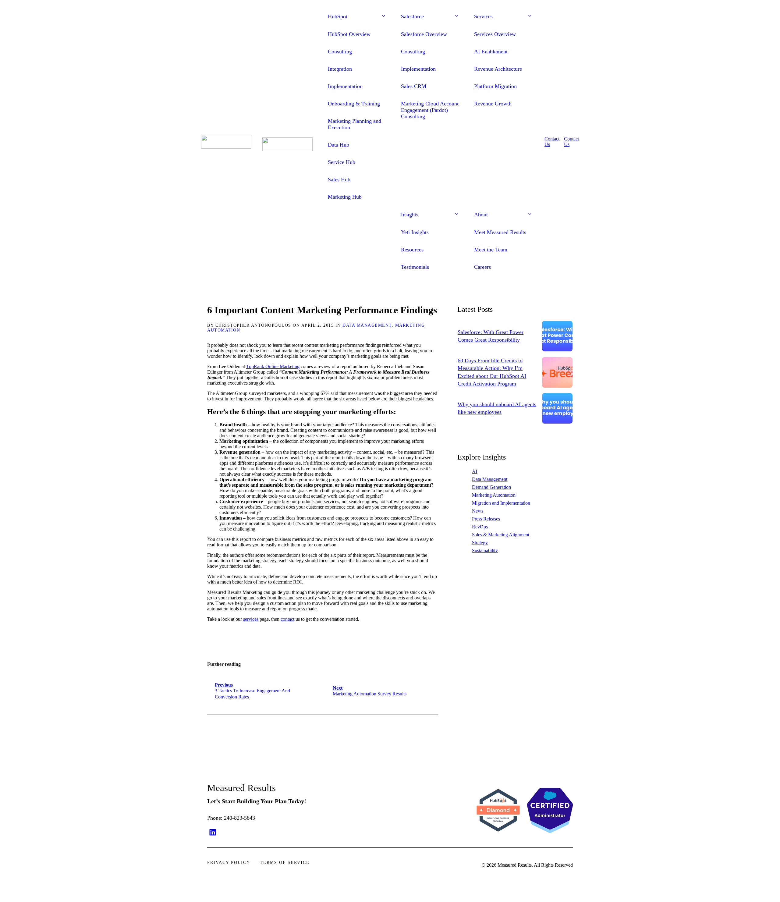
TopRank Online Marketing (273, 366)
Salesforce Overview (424, 34)
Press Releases (486, 518)
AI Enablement (491, 51)
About (481, 214)
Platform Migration (495, 86)
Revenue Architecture (498, 69)
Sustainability (485, 550)
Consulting (340, 51)
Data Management (367, 325)
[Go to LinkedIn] (212, 832)
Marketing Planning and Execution (354, 124)
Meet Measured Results (500, 232)
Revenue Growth (493, 104)
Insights (409, 214)
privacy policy (228, 862)
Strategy (480, 542)
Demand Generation (491, 487)
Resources (412, 250)
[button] (383, 16)
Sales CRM (413, 86)
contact (287, 619)
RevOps (480, 526)
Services (483, 16)
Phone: (215, 818)
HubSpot (337, 16)
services (250, 619)
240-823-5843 (239, 818)
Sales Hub (339, 179)
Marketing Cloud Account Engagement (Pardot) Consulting (430, 110)
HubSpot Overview (349, 34)
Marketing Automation (494, 495)
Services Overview (495, 34)
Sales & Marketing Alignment (500, 534)
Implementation (345, 86)
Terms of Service (285, 862)
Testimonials (415, 267)
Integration (340, 69)
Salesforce (412, 16)
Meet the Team (490, 250)
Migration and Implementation (501, 503)
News (477, 510)
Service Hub (341, 162)
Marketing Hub (345, 197)
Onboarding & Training (354, 104)
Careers (482, 267)
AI (474, 471)
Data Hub (338, 145)
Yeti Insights (415, 232)
